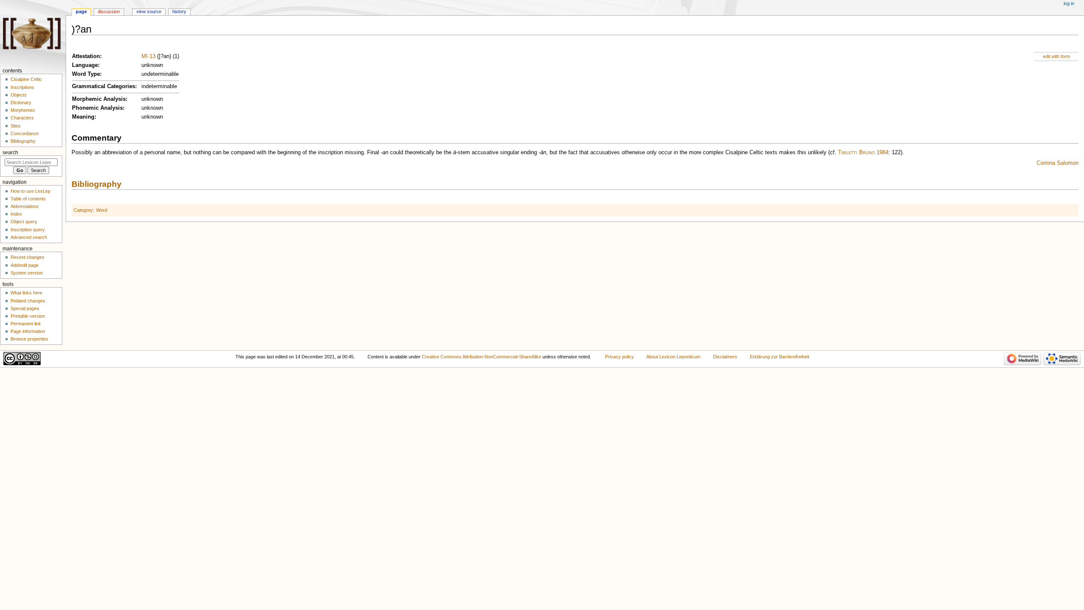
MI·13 (148, 56)
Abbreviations (25, 206)
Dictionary (21, 102)
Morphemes (23, 110)
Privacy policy (619, 356)
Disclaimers (725, 356)
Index (16, 213)
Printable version (28, 316)
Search (10, 152)
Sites (16, 125)
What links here (26, 292)
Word (101, 210)
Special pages (25, 308)
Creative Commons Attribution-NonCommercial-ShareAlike (481, 356)
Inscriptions (22, 87)
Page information (28, 331)
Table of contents (28, 198)
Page (81, 11)
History (179, 11)
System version (27, 272)
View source (148, 11)
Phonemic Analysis (97, 108)
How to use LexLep (30, 191)
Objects (19, 94)
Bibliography (97, 184)
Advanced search (29, 237)
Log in (1069, 3)
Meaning (83, 117)
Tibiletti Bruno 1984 (863, 152)
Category (83, 210)
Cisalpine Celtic (26, 79)
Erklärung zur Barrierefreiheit (779, 356)
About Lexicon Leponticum (673, 356)
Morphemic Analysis (99, 99)
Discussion (109, 11)
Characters (22, 117)
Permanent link (26, 323)
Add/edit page (25, 265)
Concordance (25, 133)
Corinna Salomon (1057, 163)
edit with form (1056, 56)
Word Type (86, 74)
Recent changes (27, 257)
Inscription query (28, 229)
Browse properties (29, 338)
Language (85, 65)
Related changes (28, 300)
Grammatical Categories (103, 86)
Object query (24, 221)
